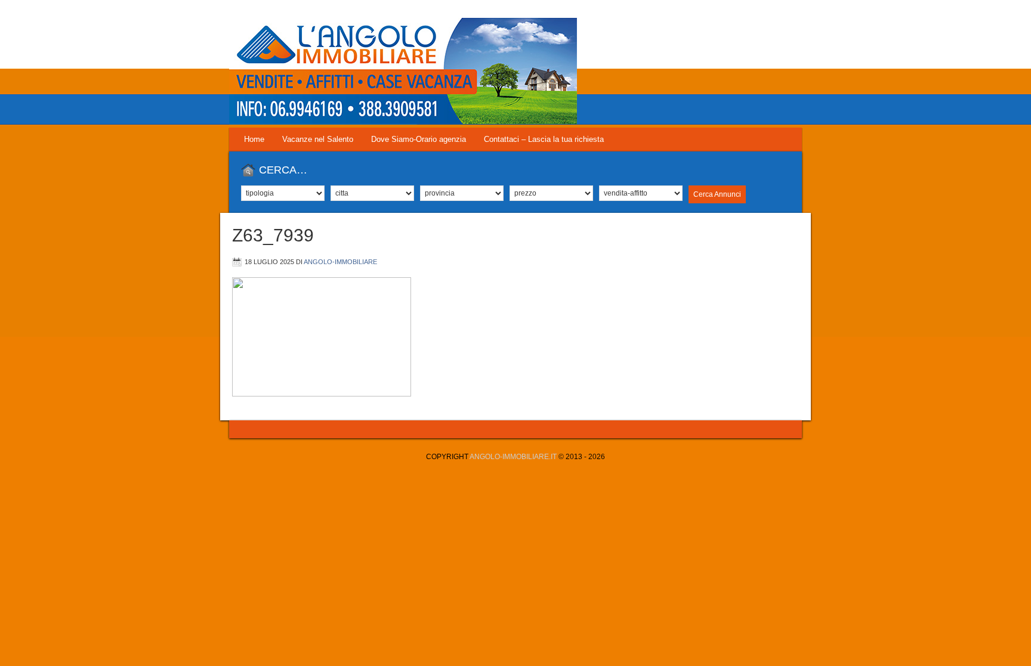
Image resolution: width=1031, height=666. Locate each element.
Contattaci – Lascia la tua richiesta (544, 139)
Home (254, 139)
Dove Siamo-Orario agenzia (418, 139)
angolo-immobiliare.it (513, 457)
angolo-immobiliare (340, 261)
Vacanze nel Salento (317, 139)
